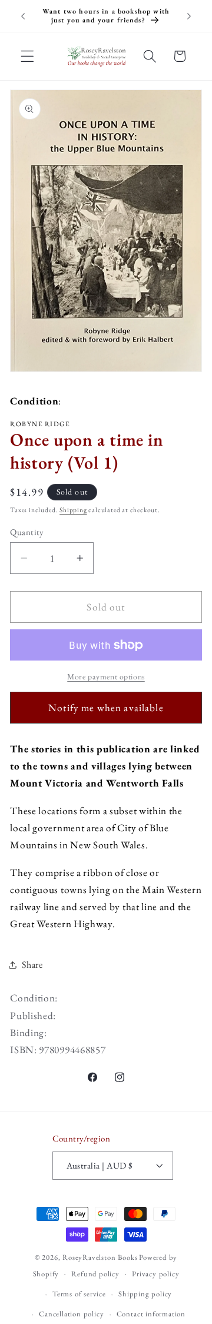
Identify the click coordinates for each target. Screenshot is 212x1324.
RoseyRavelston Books (99, 1257)
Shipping (73, 509)
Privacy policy (155, 1274)
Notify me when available (106, 707)
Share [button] (32, 964)
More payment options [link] (106, 676)
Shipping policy (145, 1294)
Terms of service (79, 1294)
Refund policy (95, 1274)
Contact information (151, 1314)
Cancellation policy (71, 1314)
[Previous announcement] (23, 16)
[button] (27, 56)
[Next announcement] (189, 16)
